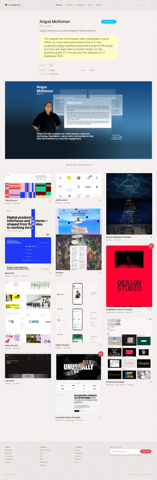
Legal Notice (133, 475)
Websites (8, 450)
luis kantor (9, 380)
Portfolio (52, 70)
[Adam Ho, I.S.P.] (28, 312)
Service (24, 276)
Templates (9, 456)
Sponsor (43, 465)
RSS (76, 462)
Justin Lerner (61, 200)
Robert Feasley (62, 345)
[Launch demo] (151, 310)
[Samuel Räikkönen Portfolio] (129, 204)
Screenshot (108, 21)
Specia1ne (9, 273)
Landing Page (110, 312)
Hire (41, 453)
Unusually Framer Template (68, 417)
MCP (41, 459)
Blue (91, 70)
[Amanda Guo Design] (129, 348)
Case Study (110, 384)
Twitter (77, 450)
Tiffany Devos (11, 200)
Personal (59, 203)
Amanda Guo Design (115, 382)
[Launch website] (100, 200)
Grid (51, 65)
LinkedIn (78, 456)
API (41, 456)
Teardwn (59, 272)
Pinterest (78, 459)
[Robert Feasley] (78, 312)
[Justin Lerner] (78, 185)
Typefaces (9, 459)
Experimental (120, 384)
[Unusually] (78, 384)
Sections (8, 453)
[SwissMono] (129, 276)
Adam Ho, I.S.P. (11, 345)
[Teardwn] (78, 239)
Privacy (143, 475)
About (150, 475)
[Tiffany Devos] (28, 185)
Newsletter (44, 462)
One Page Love (14, 5)
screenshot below (54, 45)
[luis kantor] (28, 366)
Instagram (78, 453)
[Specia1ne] (28, 240)
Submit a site (45, 450)
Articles (7, 462)
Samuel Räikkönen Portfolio (118, 237)
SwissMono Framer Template (119, 309)
